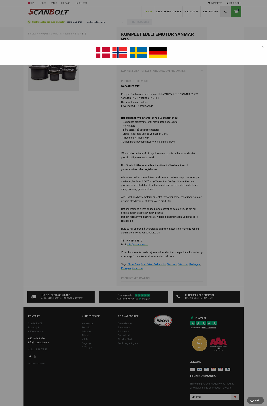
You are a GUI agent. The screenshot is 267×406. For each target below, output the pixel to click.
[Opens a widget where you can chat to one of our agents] (255, 400)
